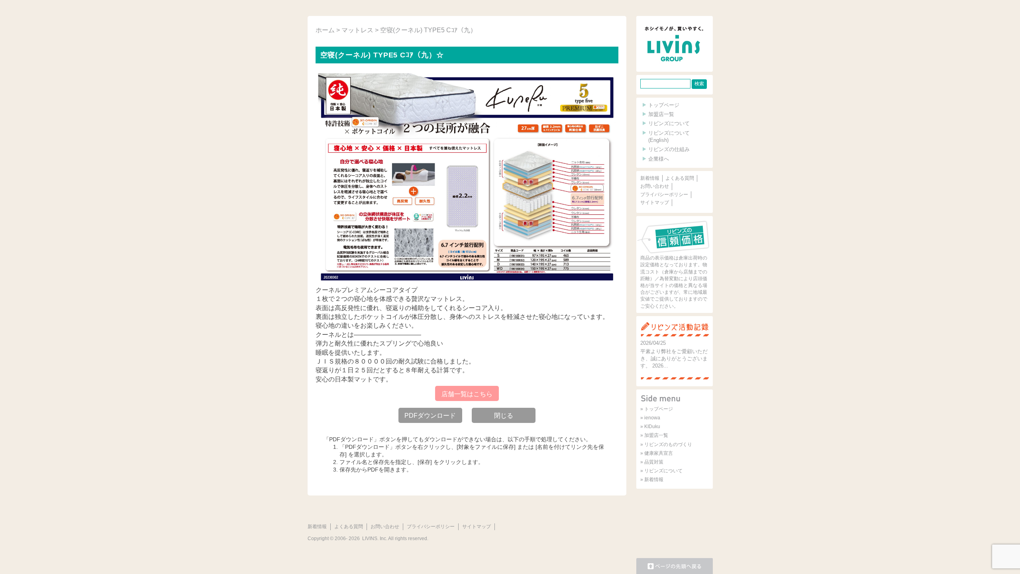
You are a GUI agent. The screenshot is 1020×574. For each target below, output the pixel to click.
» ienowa (650, 418)
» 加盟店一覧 (654, 435)
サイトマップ (654, 202)
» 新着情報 (651, 479)
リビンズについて (669, 123)
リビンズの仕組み (669, 149)
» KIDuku (650, 426)
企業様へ (658, 159)
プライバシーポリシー (664, 194)
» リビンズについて (661, 471)
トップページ (663, 105)
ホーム (325, 30)
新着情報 (649, 178)
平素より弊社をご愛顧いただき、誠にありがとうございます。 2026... (674, 358)
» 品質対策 (651, 462)
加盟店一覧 (661, 114)
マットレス (357, 30)
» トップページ (656, 409)
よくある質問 (679, 178)
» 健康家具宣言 (656, 453)
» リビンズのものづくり (666, 444)
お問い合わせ (654, 186)
